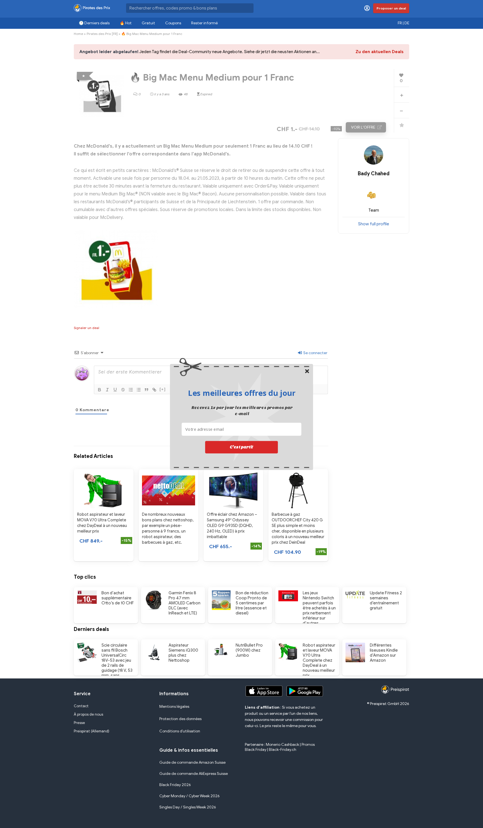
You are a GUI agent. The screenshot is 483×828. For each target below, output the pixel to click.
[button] (241, 393)
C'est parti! (241, 447)
